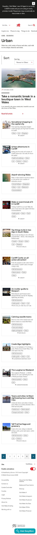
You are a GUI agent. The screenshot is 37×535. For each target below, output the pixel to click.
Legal (3, 495)
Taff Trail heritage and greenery (20, 425)
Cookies (3, 491)
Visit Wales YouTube (25, 503)
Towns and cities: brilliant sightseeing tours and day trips (22, 398)
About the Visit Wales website (25, 480)
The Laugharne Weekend (22, 370)
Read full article (6, 114)
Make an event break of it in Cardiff (22, 203)
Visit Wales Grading (7, 506)
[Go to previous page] (4, 456)
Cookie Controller (6, 487)
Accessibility (5, 480)
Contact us (4, 483)
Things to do (25, 31)
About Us (4, 502)
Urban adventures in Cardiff (20, 148)
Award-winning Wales (21, 175)
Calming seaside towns (21, 317)
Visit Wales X (23, 492)
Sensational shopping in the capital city (21, 123)
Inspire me (5, 31)
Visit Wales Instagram (25, 496)
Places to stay (15, 31)
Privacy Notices (6, 498)
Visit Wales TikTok (24, 507)
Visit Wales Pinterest (25, 511)
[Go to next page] (33, 456)
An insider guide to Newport (19, 290)
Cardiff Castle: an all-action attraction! (20, 259)
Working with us (6, 509)
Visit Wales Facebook (25, 500)
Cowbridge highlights (21, 344)
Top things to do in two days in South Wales (21, 231)
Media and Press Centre (26, 485)
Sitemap (21, 489)
